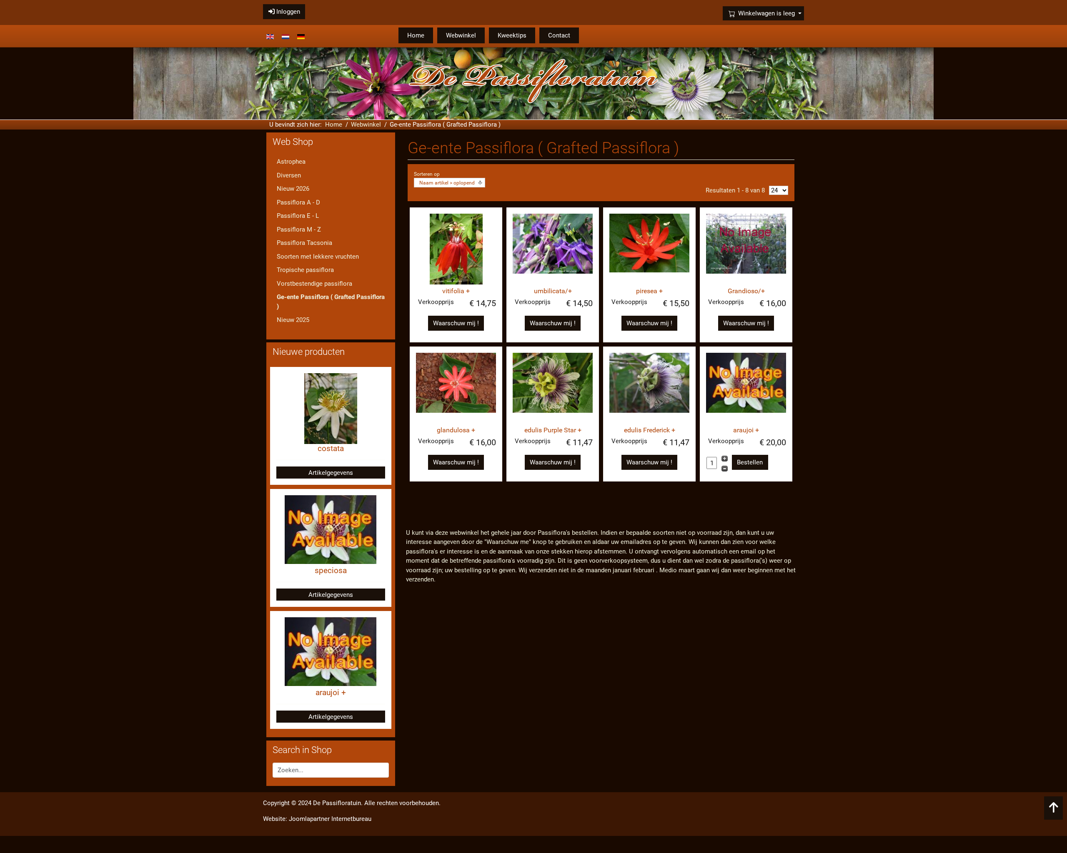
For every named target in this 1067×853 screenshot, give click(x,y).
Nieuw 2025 (293, 320)
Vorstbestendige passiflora (314, 283)
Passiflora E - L (298, 215)
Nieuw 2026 (293, 188)
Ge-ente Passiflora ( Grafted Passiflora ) (331, 301)
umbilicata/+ (553, 291)
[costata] (330, 408)
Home (415, 35)
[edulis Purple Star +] (553, 388)
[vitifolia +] (456, 249)
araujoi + (746, 430)
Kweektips (512, 35)
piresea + (649, 291)
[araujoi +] (746, 388)
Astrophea (291, 161)
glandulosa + (456, 430)
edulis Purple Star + (552, 430)
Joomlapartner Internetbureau (330, 819)
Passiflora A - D (298, 202)
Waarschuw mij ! (456, 323)
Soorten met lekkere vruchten (318, 256)
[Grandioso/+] (746, 249)
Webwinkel (461, 35)
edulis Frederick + (649, 430)
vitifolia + (456, 291)
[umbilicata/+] (553, 249)
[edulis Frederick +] (649, 388)
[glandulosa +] (456, 388)
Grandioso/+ (746, 291)
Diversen (289, 175)
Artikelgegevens (330, 472)
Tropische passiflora (305, 270)
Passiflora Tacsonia (304, 243)
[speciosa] (330, 529)
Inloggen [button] (287, 11)
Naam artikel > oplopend (447, 183)
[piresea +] (649, 249)
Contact (559, 35)
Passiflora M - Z (299, 229)
